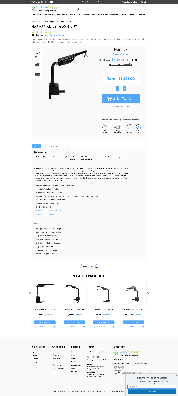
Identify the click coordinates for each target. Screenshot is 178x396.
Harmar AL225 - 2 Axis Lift (74, 309)
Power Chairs (60, 14)
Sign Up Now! (152, 391)
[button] (152, 377)
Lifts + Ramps (83, 14)
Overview (36, 146)
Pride (73, 355)
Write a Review (57, 35)
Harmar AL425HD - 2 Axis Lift (44, 309)
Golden (73, 352)
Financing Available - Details (134, 2)
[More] (40, 15)
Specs (45, 146)
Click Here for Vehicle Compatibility (49, 210)
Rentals (131, 14)
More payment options (121, 106)
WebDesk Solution (118, 391)
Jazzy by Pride (76, 365)
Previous (30, 294)
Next (148, 294)
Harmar (73, 358)
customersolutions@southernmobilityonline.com (130, 363)
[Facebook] (119, 367)
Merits (73, 362)
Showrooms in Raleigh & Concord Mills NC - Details (89, 2)
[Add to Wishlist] (55, 327)
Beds (71, 14)
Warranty (54, 146)
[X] (122, 367)
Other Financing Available (120, 64)
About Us (139, 14)
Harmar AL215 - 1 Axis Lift (104, 309)
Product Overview (120, 54)
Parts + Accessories (99, 14)
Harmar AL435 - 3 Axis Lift (133, 309)
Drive (73, 368)
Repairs (123, 14)
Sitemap (34, 362)
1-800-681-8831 (47, 2)
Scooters (36, 14)
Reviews (64, 146)
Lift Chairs (48, 14)
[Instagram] (115, 367)
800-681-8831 (118, 360)
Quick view (41, 327)
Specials (113, 14)
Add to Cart (124, 99)
